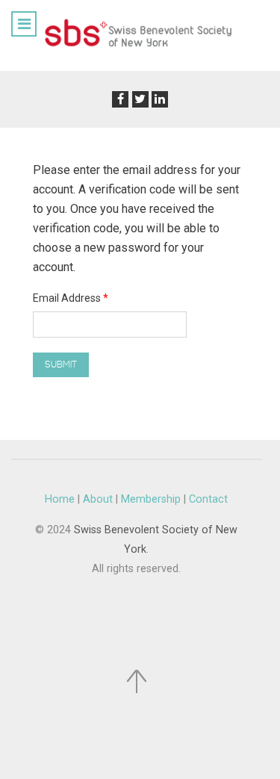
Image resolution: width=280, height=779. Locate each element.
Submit (61, 364)
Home (60, 499)
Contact (208, 499)
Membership (151, 499)
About (98, 499)
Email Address (70, 298)
